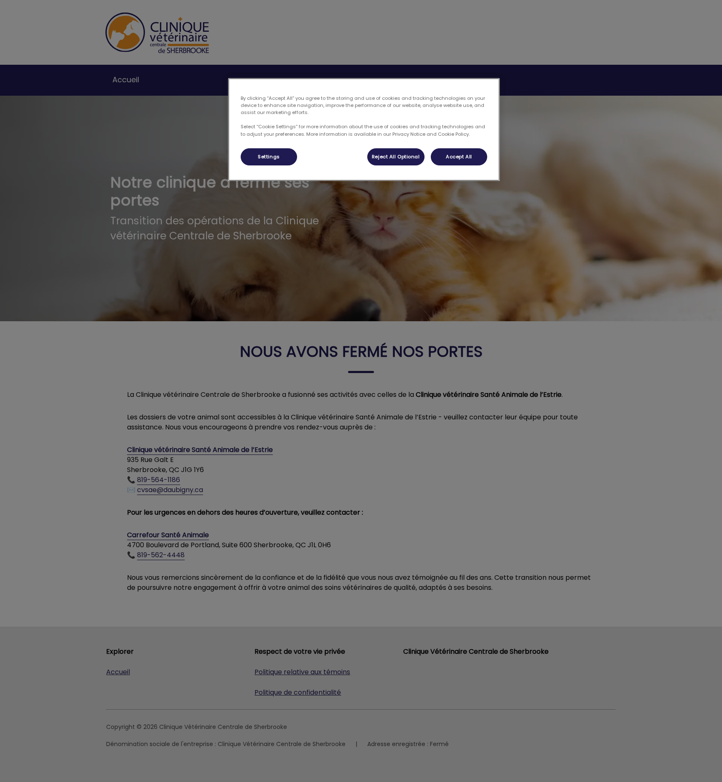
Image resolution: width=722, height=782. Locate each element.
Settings (269, 156)
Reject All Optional (396, 156)
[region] (364, 129)
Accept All (459, 156)
